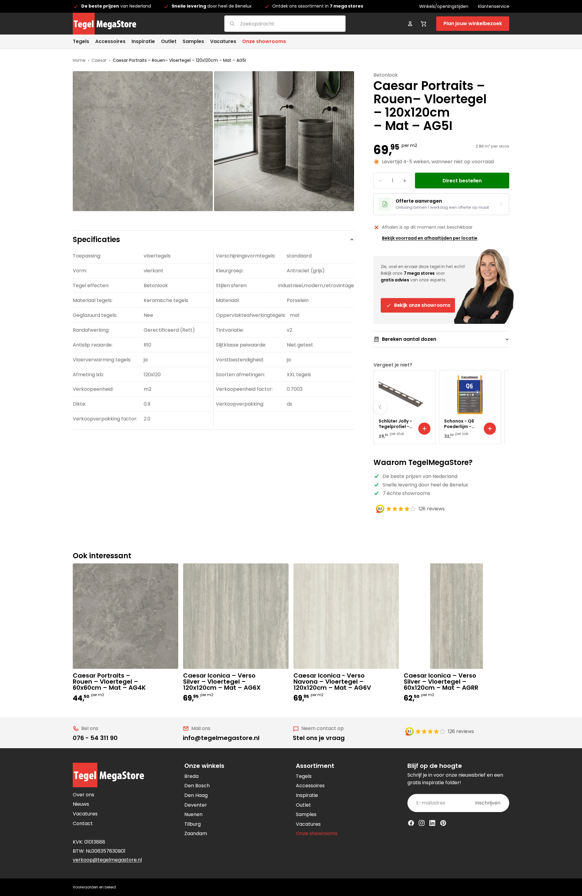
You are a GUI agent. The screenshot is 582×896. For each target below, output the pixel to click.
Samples (306, 814)
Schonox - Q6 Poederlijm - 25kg (459, 423)
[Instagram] (421, 823)
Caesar (99, 60)
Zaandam (195, 833)
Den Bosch (197, 785)
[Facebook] (411, 823)
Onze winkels (204, 766)
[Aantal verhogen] (404, 180)
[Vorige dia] (380, 407)
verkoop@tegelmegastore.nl (107, 859)
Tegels (304, 776)
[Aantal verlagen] (380, 180)
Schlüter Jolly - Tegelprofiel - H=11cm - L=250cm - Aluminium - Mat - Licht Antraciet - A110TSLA (395, 423)
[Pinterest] (443, 823)
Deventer (195, 804)
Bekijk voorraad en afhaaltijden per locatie (429, 238)
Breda (191, 776)
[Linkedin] (432, 823)
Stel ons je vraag (319, 738)
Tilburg (192, 824)
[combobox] (277, 23)
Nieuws (81, 804)
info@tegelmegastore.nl (221, 738)
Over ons (83, 794)
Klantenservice (493, 6)
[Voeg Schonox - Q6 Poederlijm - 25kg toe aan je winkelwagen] (490, 429)
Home (79, 60)
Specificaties (96, 239)
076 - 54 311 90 (95, 738)
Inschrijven (487, 802)
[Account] (410, 23)
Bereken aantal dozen (409, 339)
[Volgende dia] (502, 407)
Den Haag (196, 795)
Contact (83, 823)
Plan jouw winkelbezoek (472, 23)
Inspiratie (307, 795)
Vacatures (85, 813)
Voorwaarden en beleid (94, 887)
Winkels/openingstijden (443, 6)
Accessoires (310, 785)
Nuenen (193, 814)
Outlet (303, 804)
